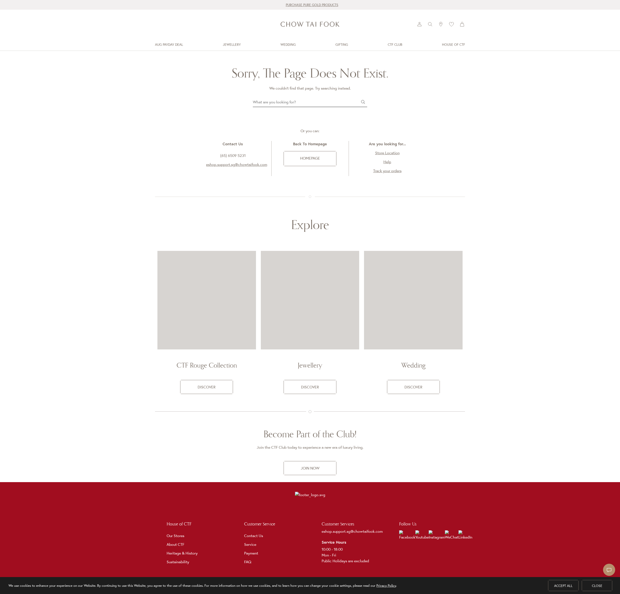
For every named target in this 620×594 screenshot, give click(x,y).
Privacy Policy (386, 585)
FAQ (247, 561)
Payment (251, 553)
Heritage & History (182, 553)
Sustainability (178, 561)
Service (250, 544)
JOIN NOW (310, 468)
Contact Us (253, 535)
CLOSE (597, 586)
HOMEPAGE (310, 158)
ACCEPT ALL (563, 586)
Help (387, 161)
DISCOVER (207, 387)
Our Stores (175, 535)
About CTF (175, 544)
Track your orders (387, 170)
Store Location (387, 152)
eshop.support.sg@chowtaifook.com (236, 164)
